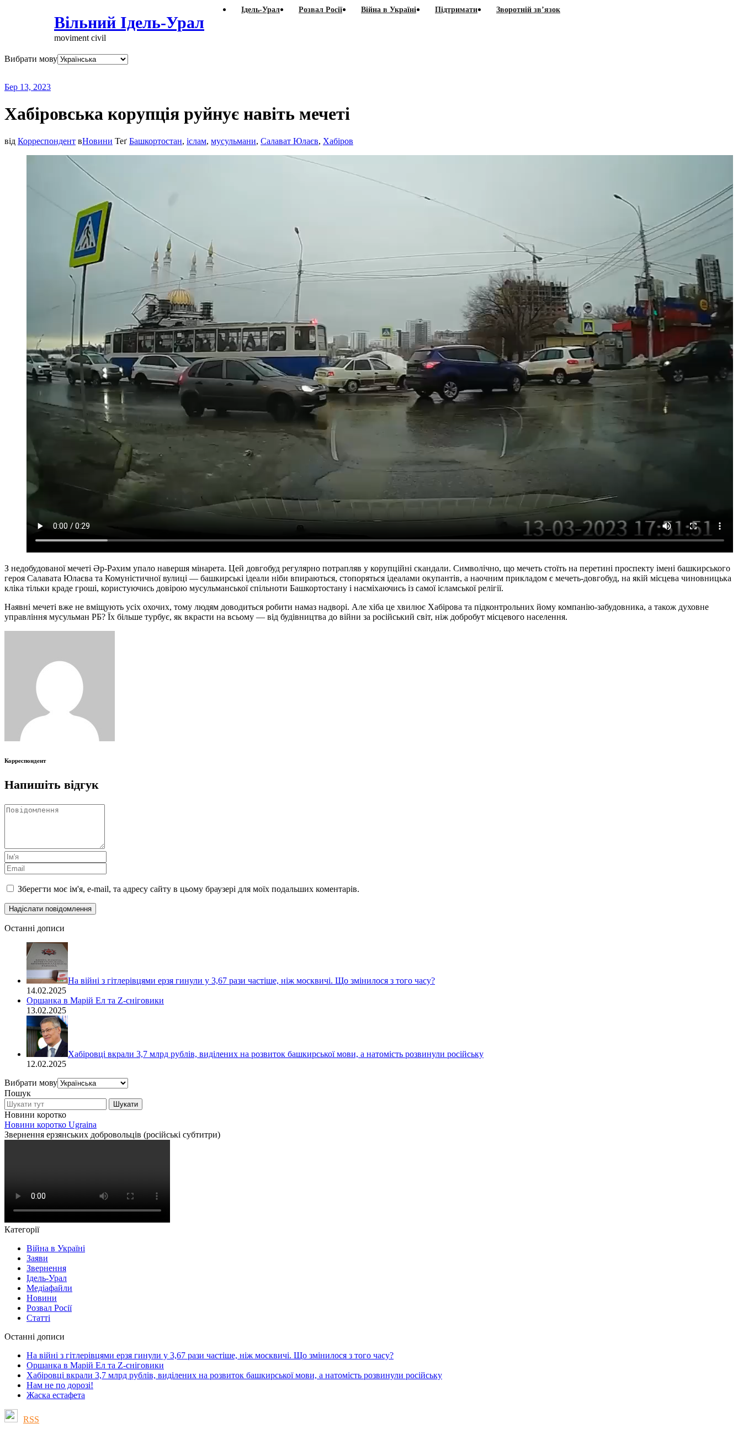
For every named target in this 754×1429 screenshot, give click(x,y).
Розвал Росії (49, 1308)
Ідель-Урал (46, 1278)
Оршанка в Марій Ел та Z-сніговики (95, 1365)
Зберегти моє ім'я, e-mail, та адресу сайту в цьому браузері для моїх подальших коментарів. (188, 889)
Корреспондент (47, 141)
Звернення (46, 1268)
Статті (38, 1317)
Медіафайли (49, 1288)
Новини (97, 141)
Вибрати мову (30, 58)
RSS (31, 1419)
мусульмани (233, 141)
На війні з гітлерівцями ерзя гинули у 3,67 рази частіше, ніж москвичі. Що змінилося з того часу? (210, 1355)
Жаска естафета (55, 1395)
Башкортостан (155, 141)
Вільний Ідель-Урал (129, 22)
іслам (196, 141)
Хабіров (338, 141)
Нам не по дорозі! (59, 1385)
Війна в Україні (55, 1248)
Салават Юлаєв (289, 141)
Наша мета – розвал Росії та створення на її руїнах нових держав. (217, 73)
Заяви (37, 1258)
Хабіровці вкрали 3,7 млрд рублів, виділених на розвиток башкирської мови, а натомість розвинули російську (234, 1375)
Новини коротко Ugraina (50, 1124)
